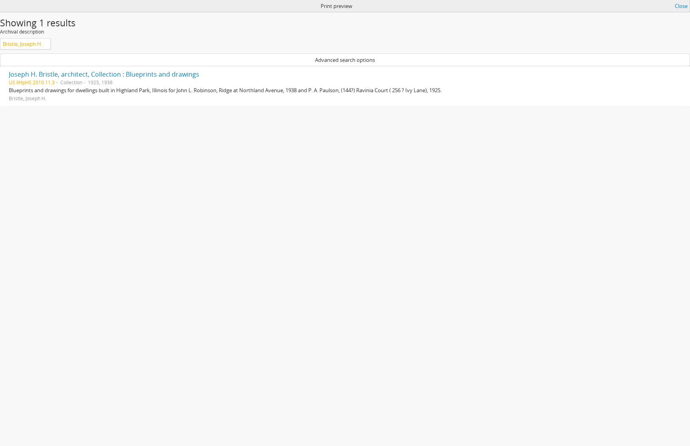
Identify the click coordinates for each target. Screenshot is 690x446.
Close (681, 6)
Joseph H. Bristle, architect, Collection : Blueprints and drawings (104, 74)
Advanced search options (345, 59)
